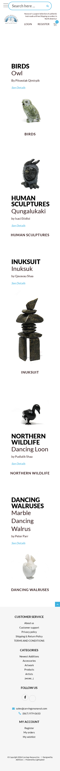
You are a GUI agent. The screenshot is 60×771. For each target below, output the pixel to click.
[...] (29, 678)
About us (29, 623)
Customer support (29, 627)
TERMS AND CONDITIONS (29, 640)
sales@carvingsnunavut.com (31, 708)
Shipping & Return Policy (29, 636)
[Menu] (6, 6)
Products (29, 669)
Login (28, 24)
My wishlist (29, 736)
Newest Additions (29, 656)
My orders (29, 732)
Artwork (29, 665)
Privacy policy (29, 631)
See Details (18, 87)
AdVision (19, 760)
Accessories (29, 660)
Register (44, 24)
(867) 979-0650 (31, 713)
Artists (29, 673)
